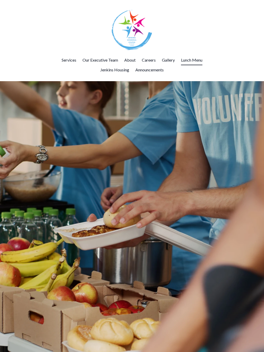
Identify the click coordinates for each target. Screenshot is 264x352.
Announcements (149, 69)
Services (69, 59)
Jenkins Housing (114, 69)
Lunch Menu (191, 59)
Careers (149, 59)
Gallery (168, 59)
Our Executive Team (100, 59)
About (130, 59)
